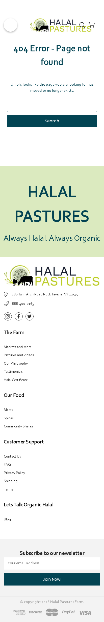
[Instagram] (8, 316)
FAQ (7, 465)
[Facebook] (19, 316)
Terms (8, 490)
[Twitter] (29, 316)
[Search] (82, 24)
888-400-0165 (23, 304)
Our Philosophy (16, 364)
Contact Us (12, 457)
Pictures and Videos (19, 355)
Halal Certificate (16, 380)
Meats (8, 410)
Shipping (10, 481)
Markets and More (18, 347)
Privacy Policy (14, 473)
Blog (7, 519)
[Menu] (10, 25)
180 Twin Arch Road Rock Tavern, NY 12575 (45, 294)
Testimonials (13, 372)
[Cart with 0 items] (91, 24)
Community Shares (18, 426)
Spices (9, 418)
